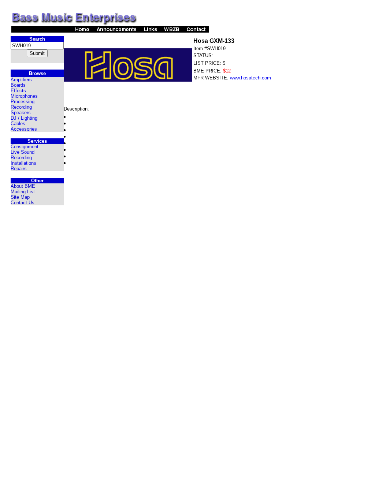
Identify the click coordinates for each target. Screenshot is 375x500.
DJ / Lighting (24, 118)
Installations (23, 163)
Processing (22, 101)
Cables (18, 123)
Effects (18, 90)
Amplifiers (21, 79)
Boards (18, 85)
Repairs (19, 168)
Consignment (24, 146)
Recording (21, 107)
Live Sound (22, 152)
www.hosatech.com (250, 78)
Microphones (24, 96)
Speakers (21, 112)
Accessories (24, 129)
